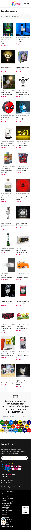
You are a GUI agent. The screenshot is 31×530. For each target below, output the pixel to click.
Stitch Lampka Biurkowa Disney (21, 119)
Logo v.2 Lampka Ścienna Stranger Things (6, 328)
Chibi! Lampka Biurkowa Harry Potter (7, 68)
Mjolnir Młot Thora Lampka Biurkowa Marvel (21, 382)
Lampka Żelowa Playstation (20, 41)
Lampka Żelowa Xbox (7, 250)
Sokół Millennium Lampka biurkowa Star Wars (7, 225)
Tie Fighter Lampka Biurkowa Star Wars (7, 302)
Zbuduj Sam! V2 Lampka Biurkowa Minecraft (6, 170)
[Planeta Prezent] (15, 3)
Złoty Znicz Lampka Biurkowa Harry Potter (7, 144)
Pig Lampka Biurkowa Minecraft (22, 68)
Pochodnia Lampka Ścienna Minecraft (6, 93)
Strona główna (4, 16)
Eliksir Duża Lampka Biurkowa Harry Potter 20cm (7, 41)
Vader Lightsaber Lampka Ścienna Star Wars (22, 355)
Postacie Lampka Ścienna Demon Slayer (7, 382)
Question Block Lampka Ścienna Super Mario (8, 354)
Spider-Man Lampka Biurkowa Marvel (7, 119)
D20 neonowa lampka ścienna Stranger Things (22, 197)
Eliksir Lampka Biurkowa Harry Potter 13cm (7, 197)
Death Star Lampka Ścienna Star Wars (21, 224)
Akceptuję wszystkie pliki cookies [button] (25, 510)
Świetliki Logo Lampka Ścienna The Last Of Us (22, 93)
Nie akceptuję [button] (18, 509)
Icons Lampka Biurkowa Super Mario (22, 327)
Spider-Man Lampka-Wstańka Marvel (22, 169)
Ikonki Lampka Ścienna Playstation (7, 276)
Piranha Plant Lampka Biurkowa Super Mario (22, 302)
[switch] (3, 524)
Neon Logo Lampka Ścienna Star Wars (21, 144)
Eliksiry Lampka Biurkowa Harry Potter (22, 251)
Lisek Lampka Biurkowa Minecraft (22, 276)
